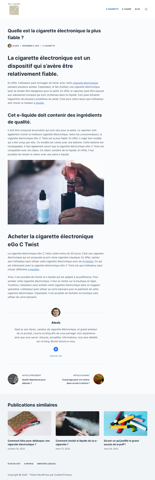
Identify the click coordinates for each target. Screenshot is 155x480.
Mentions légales (46, 464)
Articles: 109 (56, 356)
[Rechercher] (146, 9)
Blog (137, 9)
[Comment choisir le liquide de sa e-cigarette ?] (77, 423)
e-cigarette (112, 9)
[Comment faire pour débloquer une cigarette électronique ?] (29, 423)
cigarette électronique (85, 82)
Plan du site (14, 464)
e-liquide (126, 9)
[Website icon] (56, 349)
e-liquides (33, 269)
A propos (28, 464)
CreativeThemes (63, 474)
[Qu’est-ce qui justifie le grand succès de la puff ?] (125, 423)
